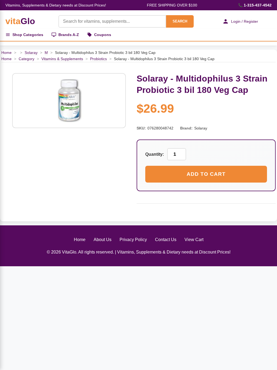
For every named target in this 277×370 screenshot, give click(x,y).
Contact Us (165, 239)
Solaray (31, 52)
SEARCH (180, 21)
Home (6, 52)
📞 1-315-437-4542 (255, 5)
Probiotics (98, 59)
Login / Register (244, 21)
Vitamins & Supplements (62, 59)
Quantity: (154, 154)
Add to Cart (206, 174)
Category (26, 59)
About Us (102, 239)
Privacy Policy (133, 239)
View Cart (193, 239)
